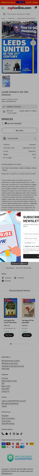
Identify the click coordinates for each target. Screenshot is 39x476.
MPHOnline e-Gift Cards (10, 363)
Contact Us (5, 391)
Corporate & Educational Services (13, 366)
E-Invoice (5, 378)
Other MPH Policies (8, 423)
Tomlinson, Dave (12, 99)
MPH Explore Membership (10, 403)
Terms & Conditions (8, 418)
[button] (35, 8)
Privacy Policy (6, 421)
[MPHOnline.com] (19, 8)
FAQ (3, 383)
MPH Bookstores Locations (11, 361)
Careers (4, 406)
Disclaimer (5, 415)
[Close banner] (37, 3)
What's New (5, 368)
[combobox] (19, 14)
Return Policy (6, 386)
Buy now (9, 335)
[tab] (12, 113)
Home (3, 18)
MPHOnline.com (7, 473)
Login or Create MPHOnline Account (14, 401)
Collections (11, 18)
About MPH (5, 389)
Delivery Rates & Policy (9, 381)
